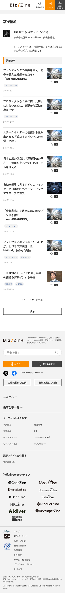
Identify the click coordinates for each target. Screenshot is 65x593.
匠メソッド (25, 257)
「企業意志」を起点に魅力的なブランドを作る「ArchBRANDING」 (23, 215)
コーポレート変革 (42, 437)
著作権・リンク (21, 536)
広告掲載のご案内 (17, 382)
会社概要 (18, 554)
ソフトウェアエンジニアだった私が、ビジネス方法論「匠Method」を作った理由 (23, 246)
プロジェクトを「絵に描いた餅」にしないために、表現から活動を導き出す (23, 105)
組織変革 (7, 430)
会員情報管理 (20, 545)
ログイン (18, 364)
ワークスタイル (10, 443)
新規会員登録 (49, 364)
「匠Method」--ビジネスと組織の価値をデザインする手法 (22, 275)
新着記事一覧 (11, 407)
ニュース (8, 396)
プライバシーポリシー (24, 564)
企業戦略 (19, 284)
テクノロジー (40, 443)
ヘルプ (17, 531)
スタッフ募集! (20, 540)
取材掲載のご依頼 (48, 382)
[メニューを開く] (5, 5)
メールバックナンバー (30, 372)
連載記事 (7, 462)
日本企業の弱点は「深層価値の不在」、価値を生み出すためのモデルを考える (23, 162)
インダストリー (10, 437)
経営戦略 (38, 424)
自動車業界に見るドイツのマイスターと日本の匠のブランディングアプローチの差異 (23, 189)
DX (35, 430)
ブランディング (11, 85)
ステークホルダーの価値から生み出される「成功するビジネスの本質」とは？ (23, 136)
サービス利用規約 (22, 559)
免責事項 (18, 550)
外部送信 (18, 568)
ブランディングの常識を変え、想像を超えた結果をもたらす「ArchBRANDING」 (23, 74)
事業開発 (8, 284)
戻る (32, 311)
